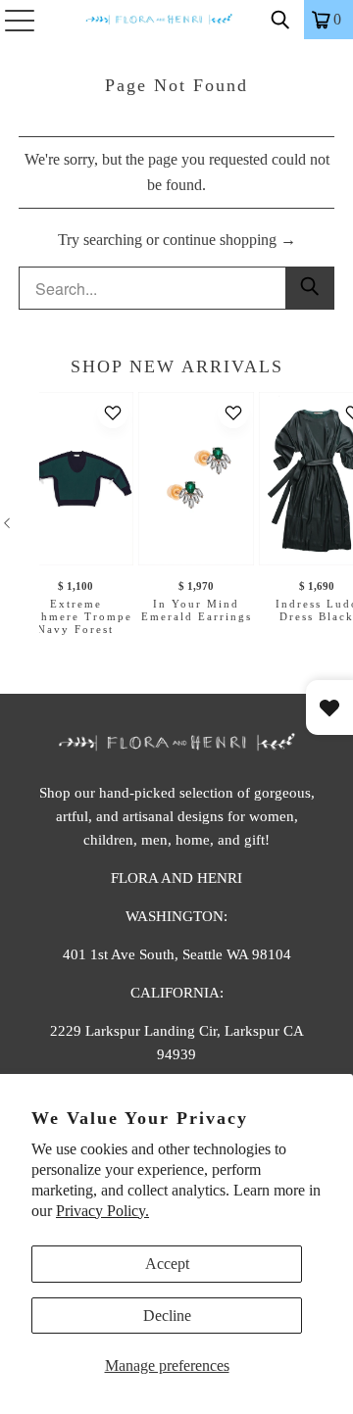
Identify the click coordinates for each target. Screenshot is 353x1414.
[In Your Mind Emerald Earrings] (196, 478)
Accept (167, 1263)
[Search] (280, 19)
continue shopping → (229, 239)
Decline (167, 1315)
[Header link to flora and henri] (176, 19)
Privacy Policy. (102, 1210)
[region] (176, 523)
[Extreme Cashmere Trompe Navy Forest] (75, 478)
